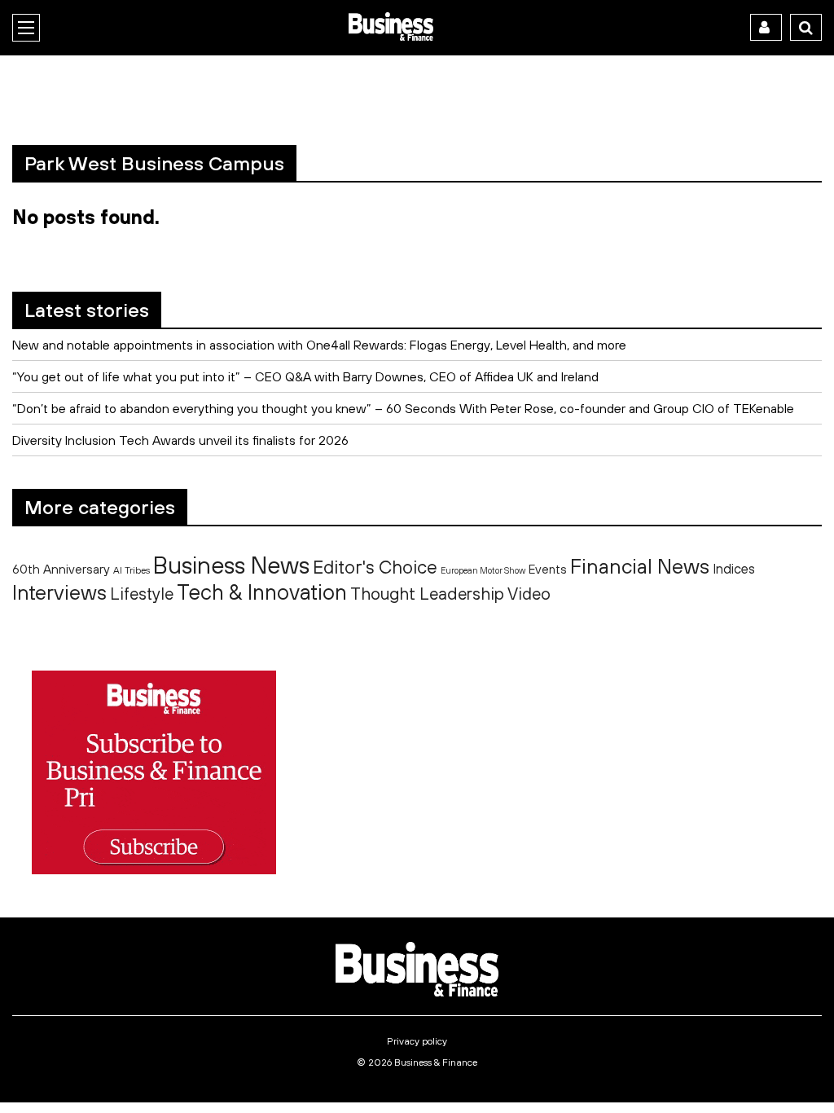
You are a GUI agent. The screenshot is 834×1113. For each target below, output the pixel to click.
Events (548, 569)
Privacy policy (417, 1041)
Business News (231, 564)
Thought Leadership (427, 593)
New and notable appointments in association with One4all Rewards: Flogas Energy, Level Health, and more (319, 344)
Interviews (59, 592)
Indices (734, 568)
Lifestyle (141, 593)
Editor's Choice (375, 567)
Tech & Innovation (262, 592)
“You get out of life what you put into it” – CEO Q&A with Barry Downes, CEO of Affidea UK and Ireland (305, 376)
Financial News (639, 566)
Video (529, 593)
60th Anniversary (61, 568)
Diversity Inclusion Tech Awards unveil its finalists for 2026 (180, 440)
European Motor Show (483, 570)
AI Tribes (131, 570)
